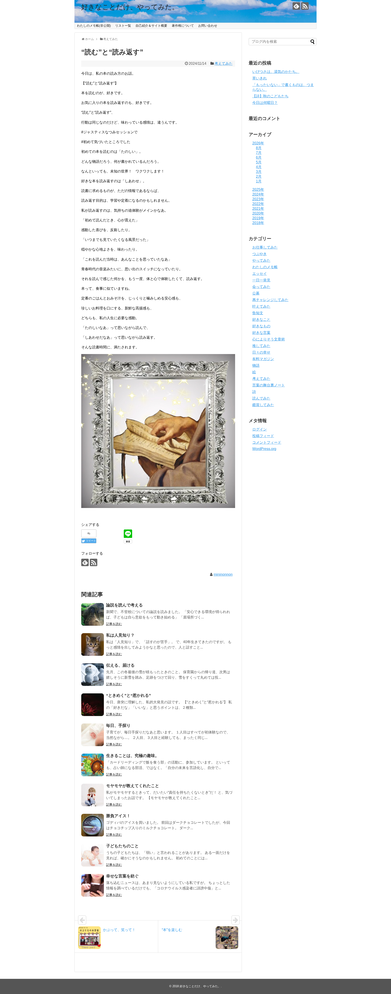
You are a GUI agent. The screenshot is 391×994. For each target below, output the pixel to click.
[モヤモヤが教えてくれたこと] (92, 795)
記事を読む (114, 624)
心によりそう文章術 (268, 339)
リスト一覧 (123, 25)
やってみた (261, 260)
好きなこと (261, 319)
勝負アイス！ (118, 816)
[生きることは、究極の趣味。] (92, 765)
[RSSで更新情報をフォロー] (305, 6)
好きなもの (261, 326)
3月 (259, 172)
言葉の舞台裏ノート (268, 385)
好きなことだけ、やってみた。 (130, 7)
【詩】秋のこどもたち (270, 96)
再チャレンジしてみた (270, 300)
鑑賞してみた (263, 405)
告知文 (257, 313)
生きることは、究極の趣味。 (132, 755)
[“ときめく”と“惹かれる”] (92, 704)
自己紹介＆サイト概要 (151, 25)
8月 (259, 148)
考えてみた (224, 63)
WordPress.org (264, 449)
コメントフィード (266, 442)
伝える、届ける (120, 665)
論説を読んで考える (124, 605)
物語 (256, 365)
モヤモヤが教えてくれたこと (132, 785)
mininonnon (223, 574)
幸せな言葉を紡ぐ (122, 876)
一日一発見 (261, 280)
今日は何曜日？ (265, 103)
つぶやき (259, 254)
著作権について (183, 25)
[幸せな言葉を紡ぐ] (92, 885)
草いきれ (259, 78)
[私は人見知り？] (92, 644)
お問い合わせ (207, 25)
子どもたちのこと (122, 846)
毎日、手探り (118, 725)
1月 (259, 181)
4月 (259, 167)
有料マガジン (263, 359)
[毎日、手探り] (92, 734)
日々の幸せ (261, 352)
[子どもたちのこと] (92, 855)
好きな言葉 (261, 333)
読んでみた (261, 398)
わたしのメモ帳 (265, 267)
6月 (259, 157)
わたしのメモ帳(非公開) (94, 25)
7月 (259, 153)
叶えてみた (261, 306)
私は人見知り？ (120, 635)
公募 (256, 293)
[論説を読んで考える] (92, 614)
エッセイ (259, 273)
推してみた (261, 346)
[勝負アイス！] (92, 825)
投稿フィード (263, 436)
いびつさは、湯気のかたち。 (275, 72)
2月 (259, 176)
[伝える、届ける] (92, 674)
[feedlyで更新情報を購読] (296, 6)
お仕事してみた (265, 247)
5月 (259, 162)
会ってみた (261, 287)
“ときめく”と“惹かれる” (128, 695)
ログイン (259, 429)
